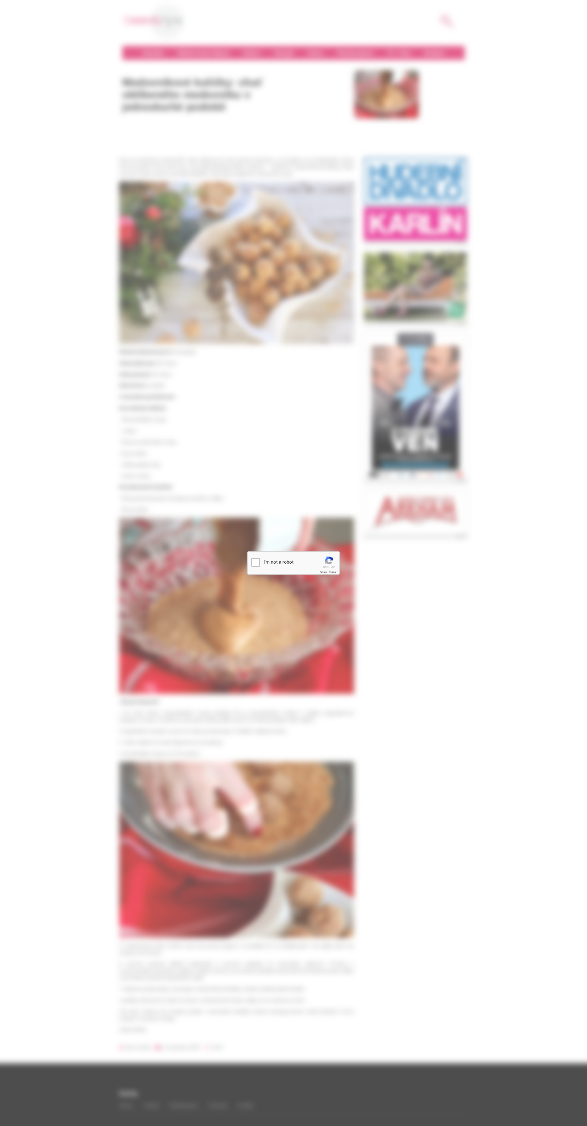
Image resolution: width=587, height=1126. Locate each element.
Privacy (323, 572)
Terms (332, 572)
